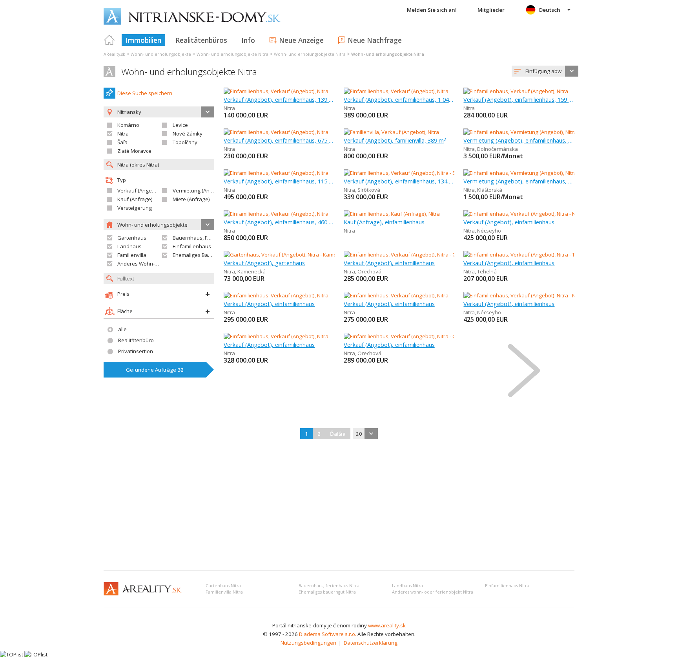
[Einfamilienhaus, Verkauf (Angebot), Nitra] (276, 91)
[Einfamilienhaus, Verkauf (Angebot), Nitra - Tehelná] (524, 254)
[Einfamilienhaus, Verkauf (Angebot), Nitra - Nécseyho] (526, 213)
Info (248, 40)
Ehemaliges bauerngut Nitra (327, 592)
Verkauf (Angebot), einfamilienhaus (508, 222)
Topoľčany (185, 142)
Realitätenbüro (136, 340)
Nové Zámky (187, 133)
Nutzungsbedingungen (308, 642)
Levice (180, 124)
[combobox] (545, 71)
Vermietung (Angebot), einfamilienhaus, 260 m (518, 181)
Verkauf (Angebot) (139, 190)
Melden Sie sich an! (432, 9)
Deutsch (549, 9)
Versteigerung (134, 207)
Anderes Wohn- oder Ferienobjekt (157, 263)
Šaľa (122, 142)
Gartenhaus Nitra (223, 585)
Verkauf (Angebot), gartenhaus (264, 263)
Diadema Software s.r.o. (327, 634)
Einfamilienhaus (192, 246)
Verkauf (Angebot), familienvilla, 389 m (395, 140)
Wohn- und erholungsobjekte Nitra (189, 72)
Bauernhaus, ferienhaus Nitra (329, 585)
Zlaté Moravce (134, 150)
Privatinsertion (135, 351)
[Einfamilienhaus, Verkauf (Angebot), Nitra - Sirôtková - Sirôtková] (420, 172)
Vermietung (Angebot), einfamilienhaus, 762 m (518, 140)
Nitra (123, 133)
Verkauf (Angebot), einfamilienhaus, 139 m (279, 99)
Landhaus (129, 246)
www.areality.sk (387, 625)
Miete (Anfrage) (191, 199)
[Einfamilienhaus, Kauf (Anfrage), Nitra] (392, 213)
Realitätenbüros (201, 40)
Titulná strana (109, 40)
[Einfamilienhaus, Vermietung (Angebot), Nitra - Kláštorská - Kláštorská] (546, 172)
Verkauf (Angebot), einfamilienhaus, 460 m (279, 222)
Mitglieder (491, 9)
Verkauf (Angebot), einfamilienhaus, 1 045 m (399, 99)
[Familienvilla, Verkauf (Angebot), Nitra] (391, 132)
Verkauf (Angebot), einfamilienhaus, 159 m (518, 99)
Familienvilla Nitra (224, 592)
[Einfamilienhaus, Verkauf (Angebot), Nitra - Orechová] (407, 254)
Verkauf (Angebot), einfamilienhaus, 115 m (279, 181)
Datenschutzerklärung (370, 642)
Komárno (128, 124)
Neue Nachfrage (375, 40)
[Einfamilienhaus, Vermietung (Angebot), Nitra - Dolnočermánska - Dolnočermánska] (561, 132)
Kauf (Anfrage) (135, 199)
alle (122, 329)
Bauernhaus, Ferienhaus (202, 237)
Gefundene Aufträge (155, 369)
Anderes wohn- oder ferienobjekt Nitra (432, 592)
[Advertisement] (339, 506)
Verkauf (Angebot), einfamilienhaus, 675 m (279, 140)
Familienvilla (131, 254)
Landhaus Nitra (407, 585)
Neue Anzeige (301, 40)
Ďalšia (338, 433)
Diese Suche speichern (144, 93)
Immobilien (143, 40)
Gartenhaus (131, 237)
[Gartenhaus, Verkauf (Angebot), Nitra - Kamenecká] (284, 254)
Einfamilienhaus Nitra (507, 585)
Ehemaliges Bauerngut (200, 254)
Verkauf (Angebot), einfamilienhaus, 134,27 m (399, 181)
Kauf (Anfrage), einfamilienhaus (384, 222)
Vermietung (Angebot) (199, 190)
